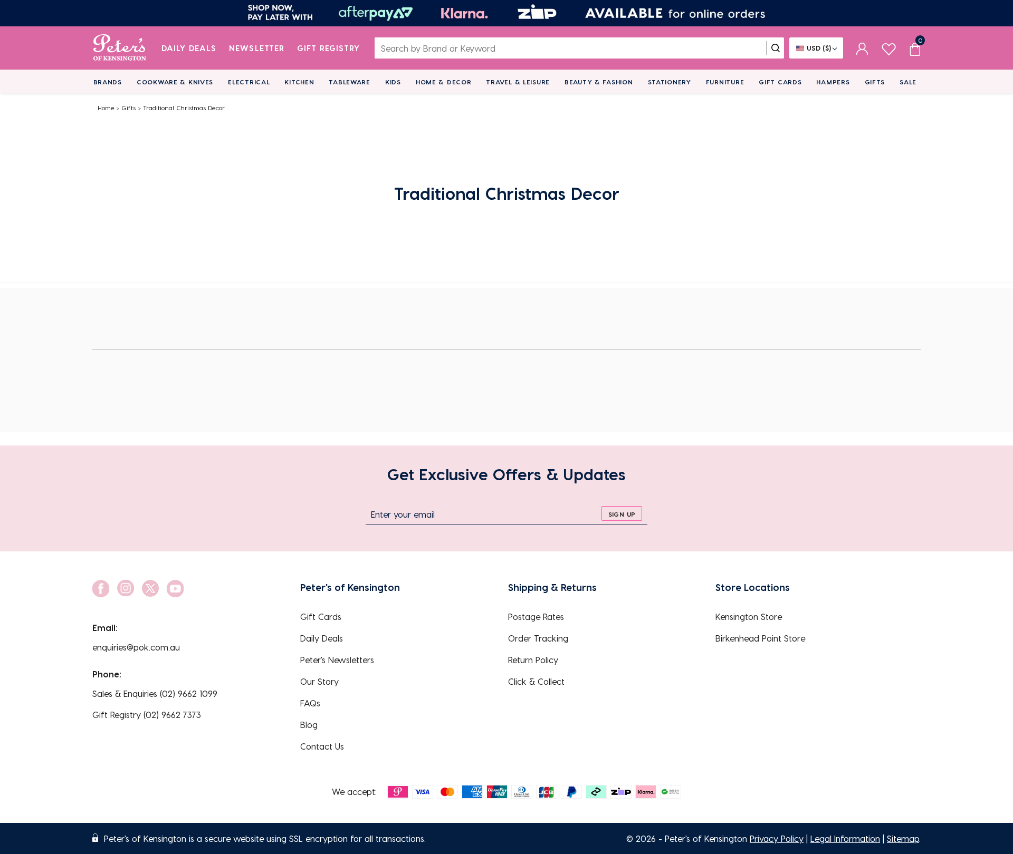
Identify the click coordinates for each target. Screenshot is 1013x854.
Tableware (349, 81)
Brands (107, 81)
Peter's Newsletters (337, 660)
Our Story (319, 681)
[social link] (100, 588)
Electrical (249, 81)
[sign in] (862, 48)
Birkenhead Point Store (760, 638)
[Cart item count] (915, 48)
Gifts (875, 81)
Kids (393, 81)
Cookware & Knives (175, 81)
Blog (309, 725)
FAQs (310, 703)
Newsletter (256, 48)
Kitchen (299, 81)
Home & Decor (444, 81)
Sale (908, 81)
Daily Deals (189, 48)
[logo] (119, 48)
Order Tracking (538, 638)
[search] (775, 48)
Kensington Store (748, 617)
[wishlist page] (889, 48)
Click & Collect (536, 681)
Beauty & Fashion (599, 81)
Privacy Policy (777, 838)
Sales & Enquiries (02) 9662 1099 (154, 693)
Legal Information (845, 838)
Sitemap (903, 838)
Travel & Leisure (518, 81)
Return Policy (533, 660)
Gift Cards (780, 81)
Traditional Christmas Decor (184, 107)
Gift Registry (328, 48)
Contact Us (322, 746)
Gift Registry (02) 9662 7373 (146, 715)
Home (106, 107)
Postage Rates (536, 617)
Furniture (725, 81)
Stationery (669, 81)
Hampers (832, 81)
